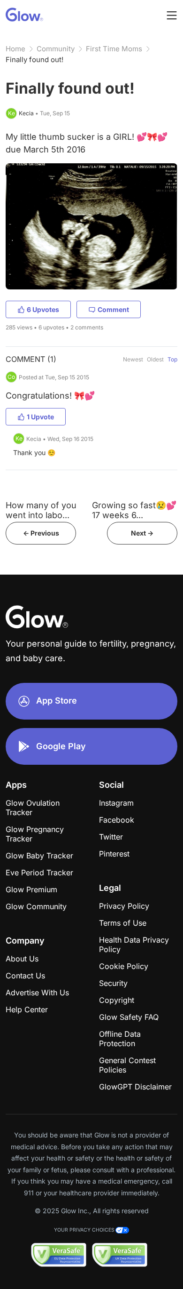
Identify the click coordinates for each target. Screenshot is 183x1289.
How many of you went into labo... (41, 510)
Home (15, 48)
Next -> (142, 533)
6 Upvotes (43, 309)
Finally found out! (34, 59)
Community (56, 48)
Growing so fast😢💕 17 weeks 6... (134, 510)
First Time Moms (114, 48)
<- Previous (41, 533)
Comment (113, 309)
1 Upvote (40, 417)
